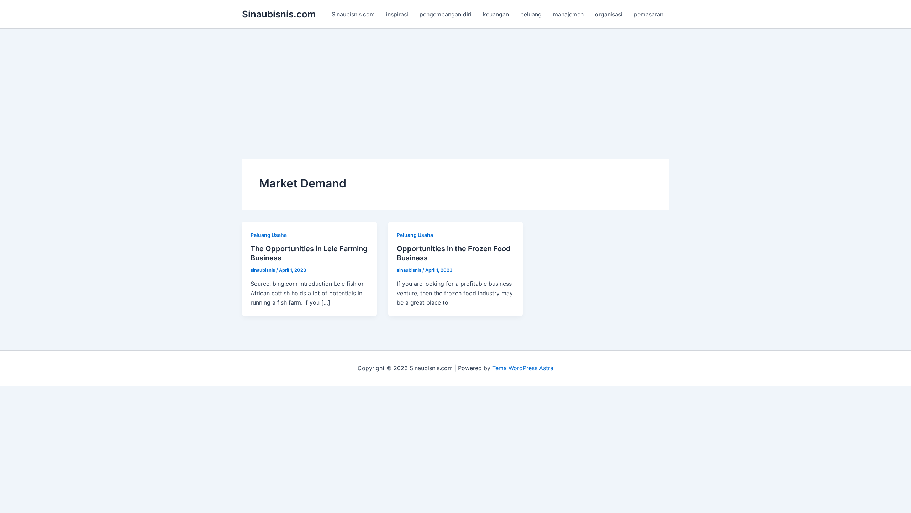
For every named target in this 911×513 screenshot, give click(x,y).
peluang (531, 14)
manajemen (568, 14)
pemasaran (648, 14)
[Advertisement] (455, 82)
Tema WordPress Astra (522, 368)
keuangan (496, 14)
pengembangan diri (446, 14)
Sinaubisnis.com (279, 14)
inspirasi (397, 14)
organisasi (608, 14)
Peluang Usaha (269, 235)
